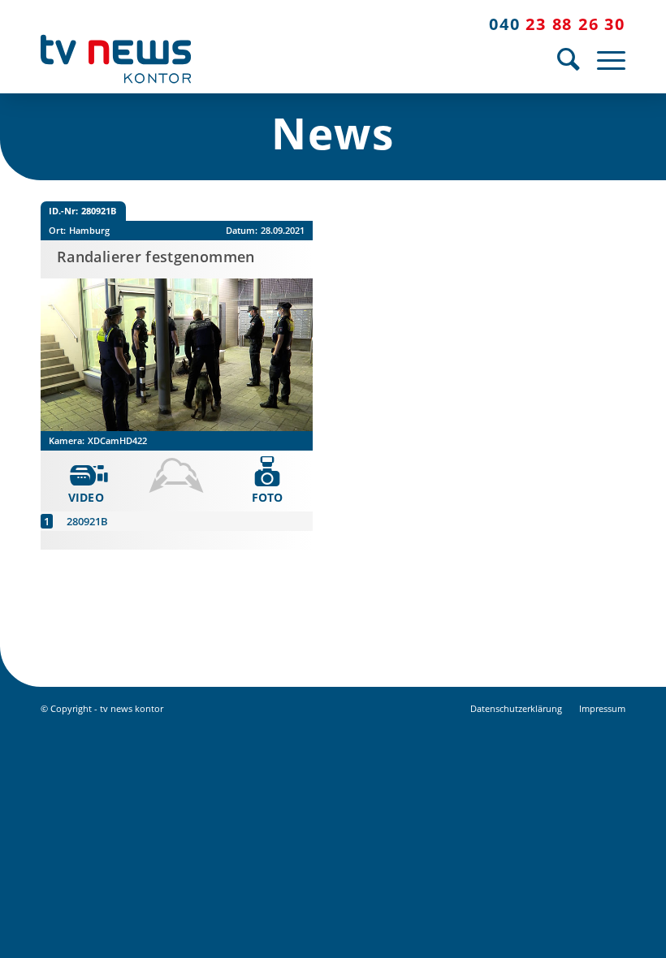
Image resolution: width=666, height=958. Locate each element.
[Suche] (569, 58)
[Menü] (607, 58)
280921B (87, 521)
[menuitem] (569, 58)
